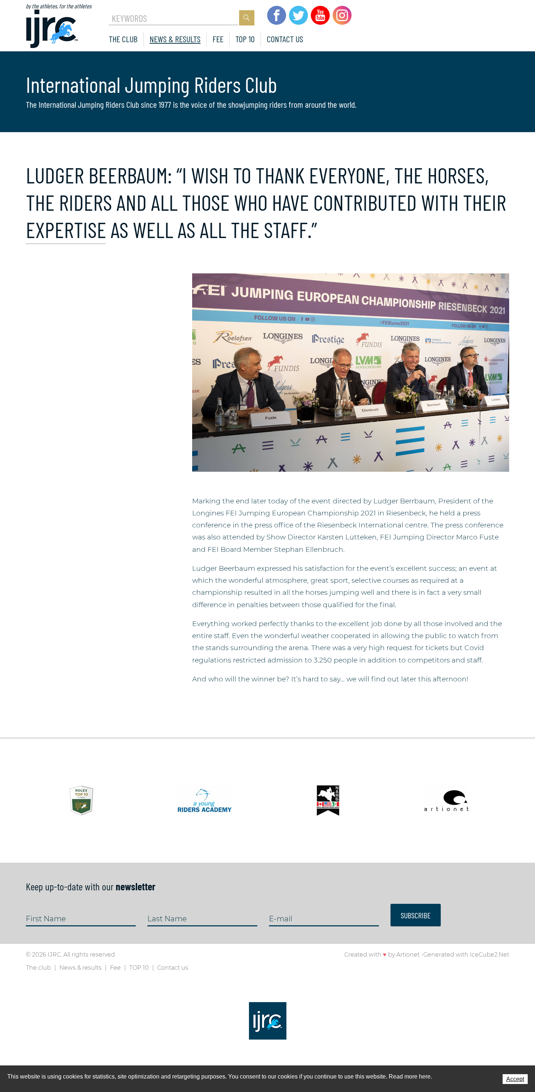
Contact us (285, 38)
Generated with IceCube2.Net (466, 954)
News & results (175, 38)
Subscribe (416, 915)
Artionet (408, 954)
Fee (218, 38)
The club (123, 38)
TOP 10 (245, 38)
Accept (515, 1079)
